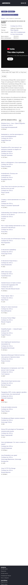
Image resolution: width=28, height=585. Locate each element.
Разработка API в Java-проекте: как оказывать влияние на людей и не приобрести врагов (11, 149)
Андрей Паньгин (6, 335)
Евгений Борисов (6, 311)
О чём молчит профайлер (8, 249)
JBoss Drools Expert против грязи (10, 381)
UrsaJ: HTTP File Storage (8, 468)
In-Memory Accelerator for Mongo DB (10, 14)
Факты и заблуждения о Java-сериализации (13, 162)
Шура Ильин (4, 299)
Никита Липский (5, 288)
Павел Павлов (5, 411)
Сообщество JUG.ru (16, 26)
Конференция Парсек (6, 575)
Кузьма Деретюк (5, 472)
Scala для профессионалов (9, 407)
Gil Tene (3, 218)
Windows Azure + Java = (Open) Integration (13, 123)
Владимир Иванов (6, 179)
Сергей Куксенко (6, 275)
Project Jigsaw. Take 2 (7, 295)
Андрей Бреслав (6, 140)
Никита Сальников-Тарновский (10, 205)
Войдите (3, 18)
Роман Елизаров (6, 166)
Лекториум (6, 3)
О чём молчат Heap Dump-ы (9, 260)
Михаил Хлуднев (6, 322)
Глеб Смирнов (5, 374)
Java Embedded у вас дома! (9, 455)
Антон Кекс (4, 231)
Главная (4, 11)
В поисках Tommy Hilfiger (8, 318)
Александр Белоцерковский (9, 127)
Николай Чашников (6, 155)
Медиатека (11, 11)
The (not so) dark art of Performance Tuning (13, 238)
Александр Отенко (6, 253)
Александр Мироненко (7, 459)
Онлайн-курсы (4, 568)
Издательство (4, 582)
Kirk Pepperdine (5, 242)
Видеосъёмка (4, 584)
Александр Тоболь (6, 422)
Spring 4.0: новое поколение (9, 307)
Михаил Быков (15, 288)
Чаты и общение (5, 577)
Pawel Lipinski (5, 192)
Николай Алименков (7, 398)
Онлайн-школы (4, 573)
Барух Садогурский (6, 435)
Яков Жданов (14, 30)
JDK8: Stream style (6, 271)
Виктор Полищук (6, 385)
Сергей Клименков (6, 448)
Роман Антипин (5, 361)
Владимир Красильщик (7, 348)
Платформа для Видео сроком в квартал (13, 418)
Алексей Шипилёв (6, 264)
